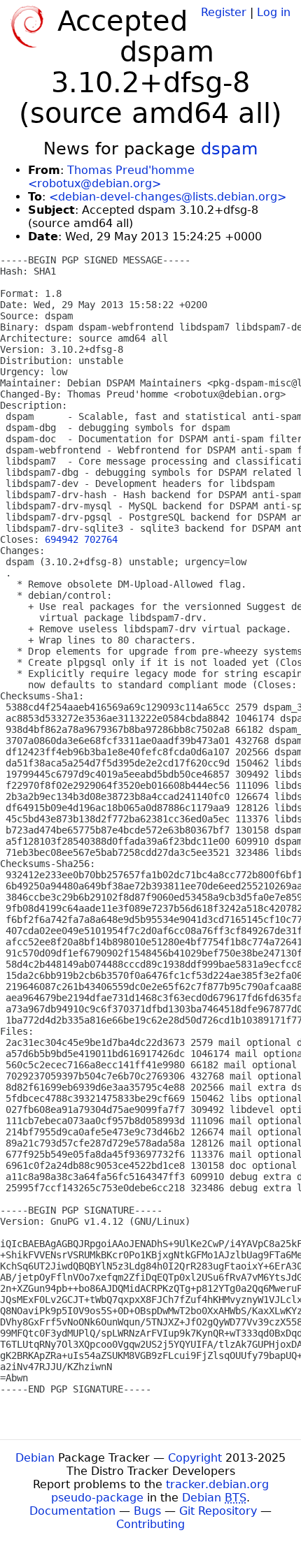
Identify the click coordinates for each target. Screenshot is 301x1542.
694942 (61, 539)
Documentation (72, 1511)
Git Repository (218, 1511)
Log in (273, 12)
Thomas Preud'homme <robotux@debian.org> (111, 176)
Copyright (195, 1457)
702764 (101, 539)
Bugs (147, 1511)
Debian (35, 1457)
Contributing (150, 1524)
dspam (229, 149)
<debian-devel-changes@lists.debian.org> (167, 196)
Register (223, 12)
